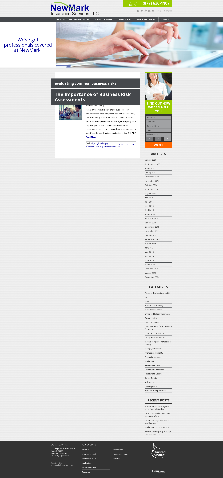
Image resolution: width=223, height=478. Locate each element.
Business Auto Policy (154, 305)
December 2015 (152, 227)
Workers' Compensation (155, 390)
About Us (61, 20)
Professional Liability (79, 20)
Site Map (116, 459)
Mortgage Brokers (153, 348)
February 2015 (151, 268)
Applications (125, 20)
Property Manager (153, 357)
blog (93, 143)
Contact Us (167, 11)
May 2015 (149, 256)
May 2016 (149, 206)
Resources (165, 20)
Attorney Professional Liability (158, 293)
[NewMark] (75, 8)
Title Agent (150, 382)
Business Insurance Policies (114, 145)
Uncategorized (151, 386)
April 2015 (149, 260)
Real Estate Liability (153, 373)
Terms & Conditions (120, 454)
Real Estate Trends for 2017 (157, 427)
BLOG (159, 11)
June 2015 (149, 252)
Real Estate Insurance (154, 369)
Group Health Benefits (155, 337)
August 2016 (150, 193)
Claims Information (146, 20)
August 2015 (150, 243)
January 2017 (150, 172)
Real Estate (150, 361)
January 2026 (150, 160)
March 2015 (150, 264)
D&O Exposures (152, 322)
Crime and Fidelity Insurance (157, 314)
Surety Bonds (151, 378)
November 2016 (152, 181)
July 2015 (149, 247)
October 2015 (151, 235)
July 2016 (149, 197)
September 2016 (152, 189)
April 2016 (149, 210)
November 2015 (152, 231)
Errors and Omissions (154, 333)
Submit (158, 144)
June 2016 (149, 201)
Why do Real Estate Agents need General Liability (157, 407)
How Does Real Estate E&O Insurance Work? (157, 414)
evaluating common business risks (108, 147)
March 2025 (150, 168)
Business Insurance (103, 20)
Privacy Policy (118, 450)
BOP (147, 301)
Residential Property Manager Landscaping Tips (158, 432)
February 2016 (151, 218)
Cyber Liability (151, 318)
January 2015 (150, 273)
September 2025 (152, 164)
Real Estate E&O (152, 365)
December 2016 (152, 176)
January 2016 (150, 222)
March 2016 (150, 214)
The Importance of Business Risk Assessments (93, 97)
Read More (91, 137)
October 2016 (151, 185)
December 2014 (152, 277)
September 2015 (152, 239)
